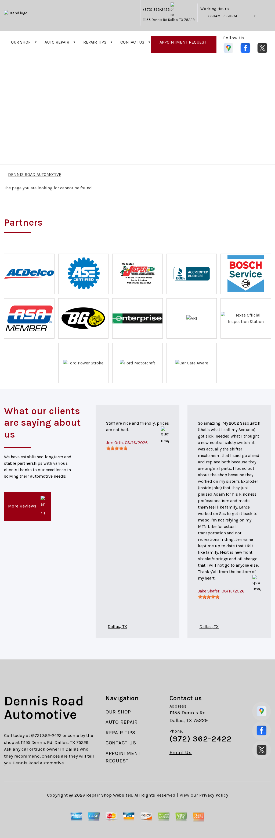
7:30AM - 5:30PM (222, 16)
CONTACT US (132, 42)
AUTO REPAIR (57, 42)
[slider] (117, 448)
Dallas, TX (117, 626)
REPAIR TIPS (94, 42)
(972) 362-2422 (156, 10)
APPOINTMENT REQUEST (183, 42)
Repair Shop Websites (109, 795)
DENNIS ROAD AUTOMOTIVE (234, 99)
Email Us (180, 752)
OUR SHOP (21, 42)
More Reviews (23, 506)
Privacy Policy (213, 795)
